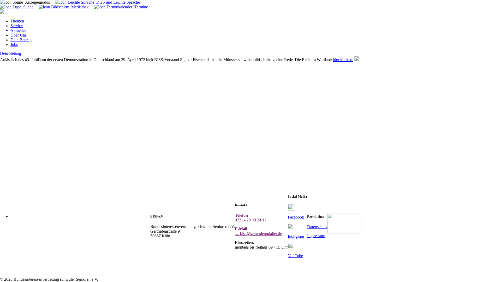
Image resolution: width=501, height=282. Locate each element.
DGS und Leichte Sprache (117, 2)
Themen (17, 21)
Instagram (296, 236)
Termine (140, 7)
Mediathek (79, 7)
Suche (27, 7)
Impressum (316, 235)
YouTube (295, 256)
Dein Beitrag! (11, 53)
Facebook (296, 217)
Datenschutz (317, 227)
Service (16, 26)
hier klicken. (343, 59)
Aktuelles (18, 30)
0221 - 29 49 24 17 (250, 220)
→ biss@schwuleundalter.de (258, 233)
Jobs (14, 44)
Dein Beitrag (21, 40)
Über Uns (18, 35)
